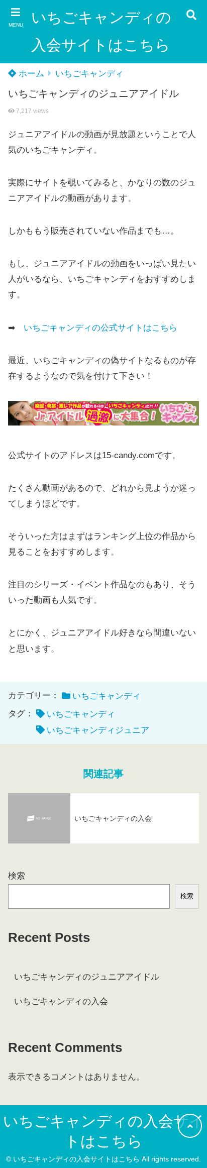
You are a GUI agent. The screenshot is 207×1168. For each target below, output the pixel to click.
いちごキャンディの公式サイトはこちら (100, 328)
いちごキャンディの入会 (61, 1001)
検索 (16, 876)
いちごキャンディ (89, 73)
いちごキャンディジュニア (98, 730)
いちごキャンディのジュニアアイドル (86, 977)
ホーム (30, 73)
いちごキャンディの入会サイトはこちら (101, 31)
